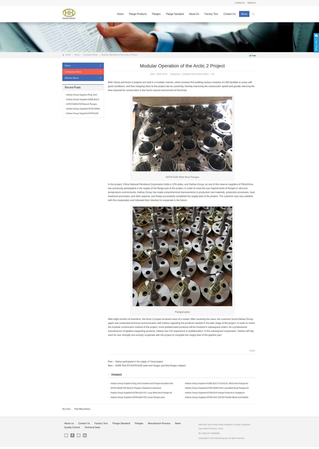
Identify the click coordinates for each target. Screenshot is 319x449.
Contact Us (240, 3)
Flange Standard (175, 13)
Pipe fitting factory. (82, 409)
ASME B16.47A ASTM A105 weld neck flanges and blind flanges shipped (150, 365)
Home (120, 13)
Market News (72, 78)
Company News (90, 55)
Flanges (156, 13)
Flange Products (138, 13)
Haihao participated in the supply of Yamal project (139, 361)
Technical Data (92, 427)
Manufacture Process (159, 423)
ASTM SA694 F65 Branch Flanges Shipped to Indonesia (135, 388)
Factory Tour (211, 13)
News (244, 13)
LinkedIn (85, 435)
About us (194, 13)
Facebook (72, 435)
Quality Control (72, 427)
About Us (251, 3)
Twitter (79, 435)
